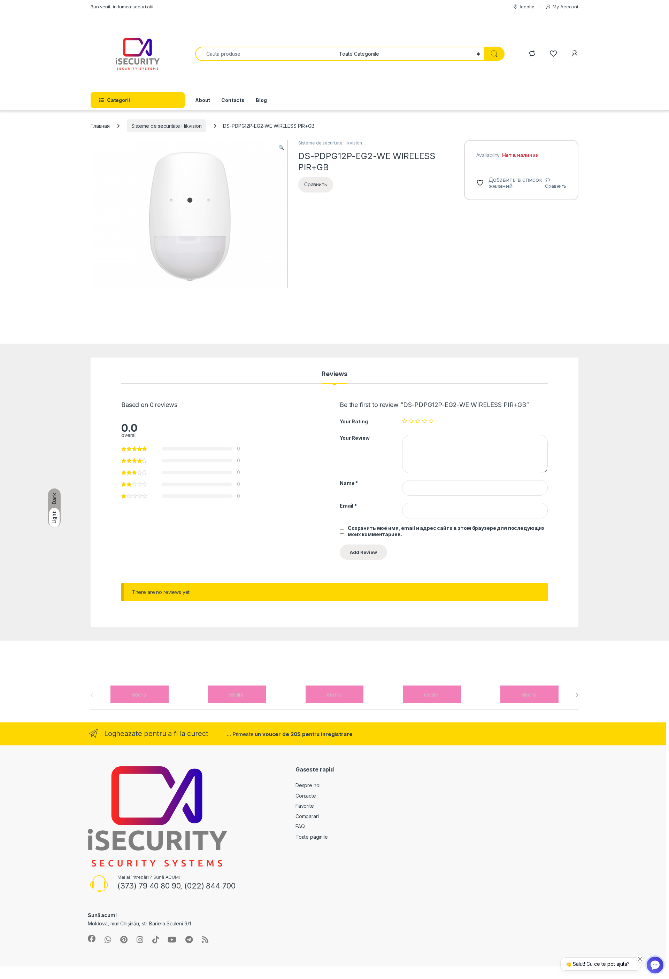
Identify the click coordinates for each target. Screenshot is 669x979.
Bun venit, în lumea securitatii (122, 6)
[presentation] (576, 694)
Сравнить (555, 186)
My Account (565, 6)
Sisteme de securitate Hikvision (166, 126)
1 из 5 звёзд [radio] (404, 420)
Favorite (304, 806)
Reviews (334, 374)
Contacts (233, 100)
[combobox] (265, 54)
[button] (281, 147)
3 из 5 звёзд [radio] (417, 420)
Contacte (305, 796)
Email (348, 506)
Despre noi (308, 785)
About (202, 100)
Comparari (307, 816)
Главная (100, 126)
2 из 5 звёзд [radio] (411, 420)
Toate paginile (311, 837)
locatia (527, 6)
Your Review (354, 438)
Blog (261, 100)
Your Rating (354, 421)
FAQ (300, 826)
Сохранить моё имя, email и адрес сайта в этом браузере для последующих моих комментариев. (446, 531)
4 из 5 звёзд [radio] (424, 420)
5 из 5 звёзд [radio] (431, 420)
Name (349, 483)
